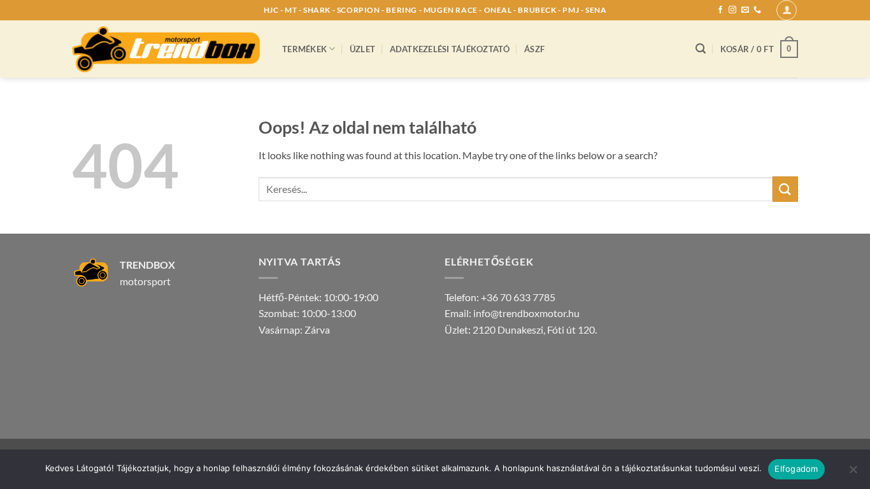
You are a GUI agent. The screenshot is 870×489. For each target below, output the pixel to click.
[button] (786, 10)
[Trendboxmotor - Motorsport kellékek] (167, 48)
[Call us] (757, 10)
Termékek (304, 49)
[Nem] (852, 473)
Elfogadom (796, 469)
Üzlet (362, 49)
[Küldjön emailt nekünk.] (745, 10)
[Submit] (785, 188)
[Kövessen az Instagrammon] (732, 10)
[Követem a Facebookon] (720, 10)
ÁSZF (534, 49)
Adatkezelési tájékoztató (450, 49)
